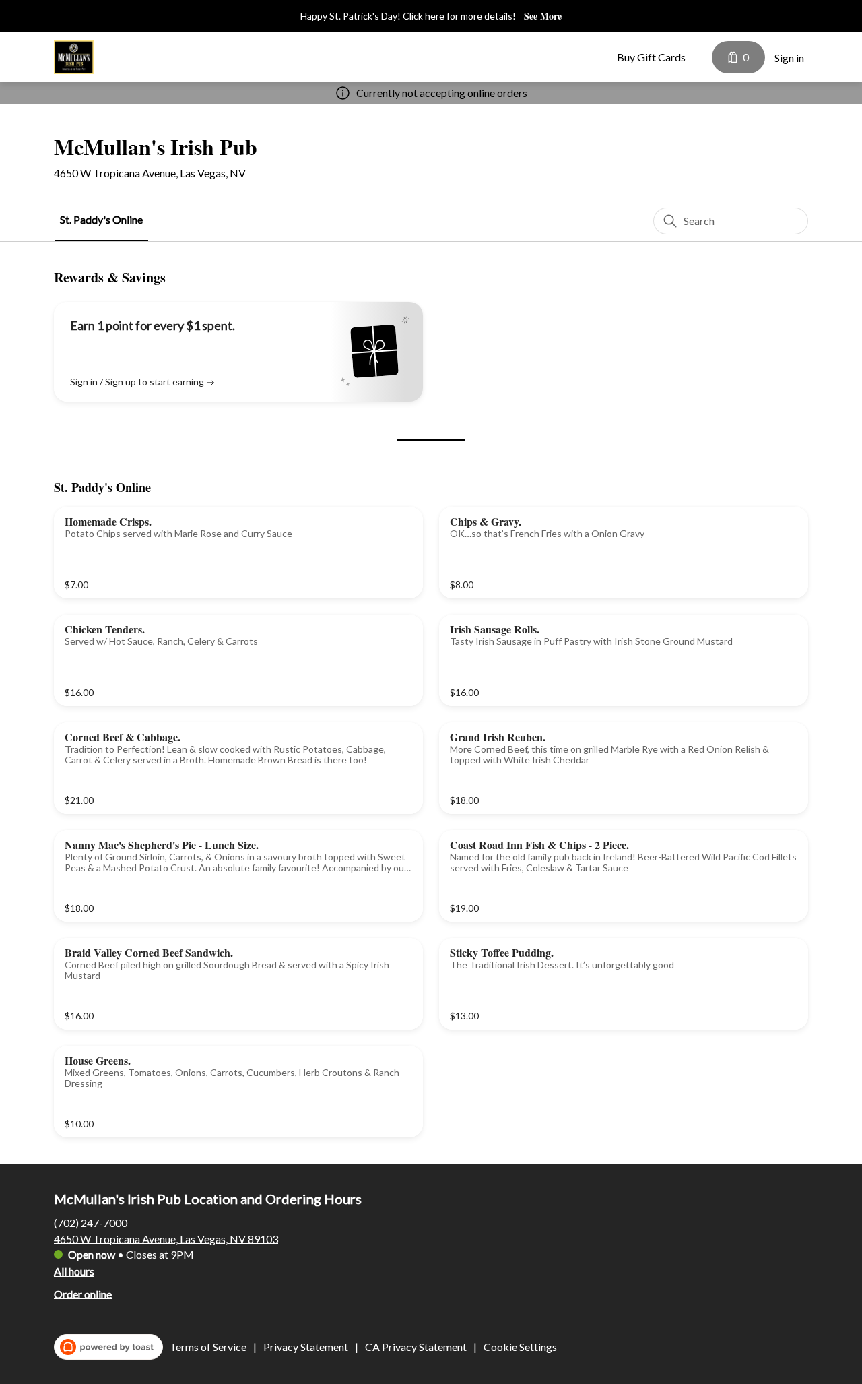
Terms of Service (208, 1346)
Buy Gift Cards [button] (651, 57)
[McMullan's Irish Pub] (74, 57)
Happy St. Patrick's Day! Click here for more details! (408, 16)
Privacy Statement (305, 1346)
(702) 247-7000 (90, 1222)
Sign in (789, 57)
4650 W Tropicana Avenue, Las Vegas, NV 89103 (166, 1238)
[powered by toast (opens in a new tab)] (108, 1347)
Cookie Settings (520, 1346)
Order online (83, 1293)
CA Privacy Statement (416, 1346)
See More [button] (543, 16)
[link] (101, 220)
